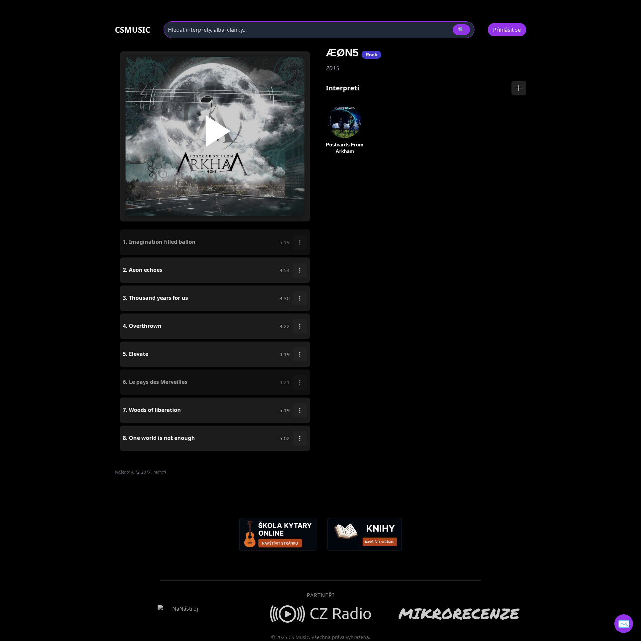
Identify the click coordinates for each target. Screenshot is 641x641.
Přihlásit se (507, 29)
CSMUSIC (132, 29)
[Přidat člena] (518, 88)
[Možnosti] (299, 242)
